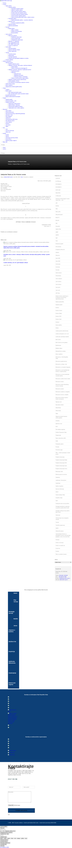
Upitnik (57, 528)
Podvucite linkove (4, 839)
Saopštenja (58, 483)
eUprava (57, 252)
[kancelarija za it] (8, 703)
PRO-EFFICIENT (59, 214)
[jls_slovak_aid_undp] (8, 743)
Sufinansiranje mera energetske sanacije (62, 518)
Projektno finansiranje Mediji (61, 459)
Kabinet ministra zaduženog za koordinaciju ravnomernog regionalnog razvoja (62, 297)
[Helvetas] (8, 741)
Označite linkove (4, 841)
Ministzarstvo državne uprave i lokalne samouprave (62, 398)
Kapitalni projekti (59, 304)
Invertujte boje (3, 844)
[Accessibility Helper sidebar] (3, 826)
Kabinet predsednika (60, 301)
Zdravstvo (58, 255)
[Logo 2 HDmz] (13, 713)
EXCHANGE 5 (59, 184)
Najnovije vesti (59, 401)
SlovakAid (58, 226)
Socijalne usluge (59, 497)
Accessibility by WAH (4, 847)
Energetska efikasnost (60, 249)
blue (12, 838)
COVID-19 (58, 178)
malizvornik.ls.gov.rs (63, 579)
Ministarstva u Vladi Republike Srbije (62, 357)
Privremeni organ (59, 449)
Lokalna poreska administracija (62, 330)
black (2, 838)
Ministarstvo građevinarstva (61, 361)
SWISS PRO (58, 229)
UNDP (57, 232)
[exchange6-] (11, 754)
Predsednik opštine (59, 444)
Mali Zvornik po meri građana (61, 342)
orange (18, 838)
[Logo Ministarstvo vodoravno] (8, 697)
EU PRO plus (58, 181)
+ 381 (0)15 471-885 (62, 576)
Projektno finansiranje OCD (61, 462)
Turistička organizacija (60, 525)
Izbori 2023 (58, 261)
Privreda (57, 446)
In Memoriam (58, 195)
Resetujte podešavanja (5, 842)
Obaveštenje (58, 407)
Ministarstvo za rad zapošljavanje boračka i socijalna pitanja (62, 371)
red (15, 838)
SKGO (57, 491)
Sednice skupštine (59, 486)
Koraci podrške (59, 325)
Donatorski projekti (59, 243)
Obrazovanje (58, 410)
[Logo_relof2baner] (12, 750)
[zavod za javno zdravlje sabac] (8, 727)
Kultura (57, 327)
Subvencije (58, 515)
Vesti (22, 177)
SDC (57, 223)
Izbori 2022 (58, 258)
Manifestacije (58, 345)
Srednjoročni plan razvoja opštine (62, 503)
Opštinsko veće (59, 423)
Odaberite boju (3, 836)
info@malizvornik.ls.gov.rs (64, 578)
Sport (57, 500)
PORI (57, 441)
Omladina (57, 420)
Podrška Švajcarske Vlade (61, 432)
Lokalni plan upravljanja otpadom (62, 336)
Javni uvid (58, 290)
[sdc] (8, 745)
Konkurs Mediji (59, 313)
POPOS (57, 205)
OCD (57, 426)
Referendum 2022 (59, 471)
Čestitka (57, 551)
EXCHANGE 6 (59, 187)
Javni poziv (58, 287)
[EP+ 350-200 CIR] (11, 752)
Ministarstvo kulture (60, 381)
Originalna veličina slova (10, 831)
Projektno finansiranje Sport (61, 465)
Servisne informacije (60, 489)
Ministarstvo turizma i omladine (62, 394)
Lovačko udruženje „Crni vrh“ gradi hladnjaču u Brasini (16, 262)
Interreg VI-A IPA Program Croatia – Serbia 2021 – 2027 (63, 199)
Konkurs (57, 307)
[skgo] (8, 701)
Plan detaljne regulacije (60, 429)
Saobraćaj (58, 477)
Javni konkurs (58, 281)
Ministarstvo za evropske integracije (63, 367)
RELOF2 (57, 220)
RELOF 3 (57, 217)
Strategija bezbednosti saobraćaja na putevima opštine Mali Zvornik (62, 507)
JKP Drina (58, 293)
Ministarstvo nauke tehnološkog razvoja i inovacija (62, 385)
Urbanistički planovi (60, 531)
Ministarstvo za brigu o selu (61, 364)
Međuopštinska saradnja (61, 351)
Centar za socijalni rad (60, 545)
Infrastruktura (58, 275)
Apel (56, 237)
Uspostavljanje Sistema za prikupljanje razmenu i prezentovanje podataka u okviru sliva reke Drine (63, 535)
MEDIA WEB (53, 822)
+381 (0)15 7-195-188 (63, 575)
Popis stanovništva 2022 (61, 438)
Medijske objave (59, 348)
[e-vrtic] (8, 707)
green (9, 838)
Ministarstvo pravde (60, 388)
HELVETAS (58, 192)
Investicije (58, 267)
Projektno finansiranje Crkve (61, 468)
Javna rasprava (59, 278)
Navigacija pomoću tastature (6, 832)
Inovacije (57, 269)
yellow (22, 838)
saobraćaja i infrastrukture (61, 480)
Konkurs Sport (58, 319)
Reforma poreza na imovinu (61, 474)
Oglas (57, 413)
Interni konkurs (59, 272)
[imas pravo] (13, 709)
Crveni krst (58, 548)
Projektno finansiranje (60, 457)
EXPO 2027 (58, 190)
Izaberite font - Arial (5, 834)
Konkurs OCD (58, 316)
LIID (56, 203)
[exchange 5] (8, 739)
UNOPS (57, 235)
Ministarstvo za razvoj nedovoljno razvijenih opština (62, 375)
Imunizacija (58, 264)
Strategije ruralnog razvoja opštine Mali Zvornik (62, 511)
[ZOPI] (8, 725)
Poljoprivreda (58, 435)
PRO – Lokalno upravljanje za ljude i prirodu (63, 453)
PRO (57, 208)
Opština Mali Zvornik (8, 177)
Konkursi (57, 322)
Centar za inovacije (59, 542)
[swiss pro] (8, 747)
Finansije (57, 539)
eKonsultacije (58, 246)
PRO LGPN (58, 211)
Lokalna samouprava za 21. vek (62, 333)
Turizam (57, 522)
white (5, 838)
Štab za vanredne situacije (61, 554)
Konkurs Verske (59, 310)
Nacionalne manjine (60, 404)
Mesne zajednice (59, 354)
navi (26, 838)
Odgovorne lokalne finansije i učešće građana (61, 417)
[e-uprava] (8, 699)
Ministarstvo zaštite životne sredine (63, 378)
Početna (10, 164)
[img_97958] (8, 705)
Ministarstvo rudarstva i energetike (63, 391)
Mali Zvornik (58, 339)
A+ (3, 831)
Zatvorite (2, 828)
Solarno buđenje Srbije (60, 494)
